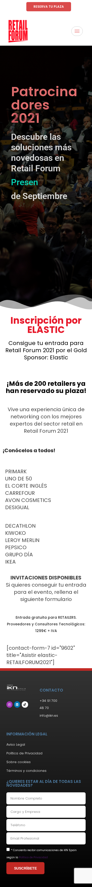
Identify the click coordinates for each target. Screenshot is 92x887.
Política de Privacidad (33, 857)
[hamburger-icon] (77, 31)
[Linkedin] (17, 704)
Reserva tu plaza (48, 6)
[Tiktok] (25, 704)
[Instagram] (9, 704)
